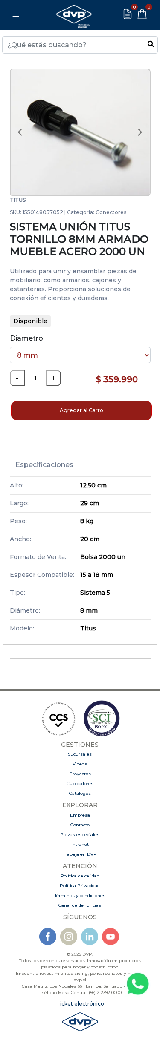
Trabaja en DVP (80, 854)
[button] (20, 132)
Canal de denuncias (79, 905)
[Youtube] (110, 936)
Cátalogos (80, 793)
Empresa (80, 815)
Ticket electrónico (80, 1003)
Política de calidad (80, 876)
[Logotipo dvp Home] (74, 14)
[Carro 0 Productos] (142, 14)
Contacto (80, 825)
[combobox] (80, 45)
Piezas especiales (79, 834)
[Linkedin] (89, 936)
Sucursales (80, 754)
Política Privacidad (80, 885)
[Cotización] (127, 14)
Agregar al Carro (81, 410)
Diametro (26, 338)
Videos (80, 764)
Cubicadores (80, 783)
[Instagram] (68, 936)
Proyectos (80, 773)
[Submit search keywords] (151, 43)
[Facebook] (47, 936)
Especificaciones (44, 465)
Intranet (80, 844)
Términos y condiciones (80, 895)
